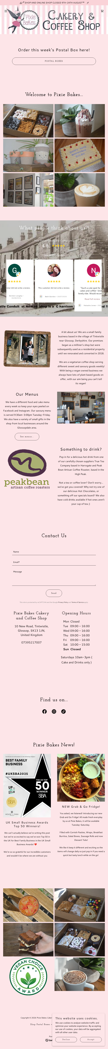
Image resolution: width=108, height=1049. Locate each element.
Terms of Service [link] (78, 602)
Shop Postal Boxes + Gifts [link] (44, 1024)
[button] (14, 11)
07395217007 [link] (31, 642)
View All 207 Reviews (54, 254)
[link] (94, 298)
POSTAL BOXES (54, 61)
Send (54, 593)
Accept (90, 1040)
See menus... (27, 437)
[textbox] (54, 551)
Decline (66, 1040)
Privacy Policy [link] (63, 602)
